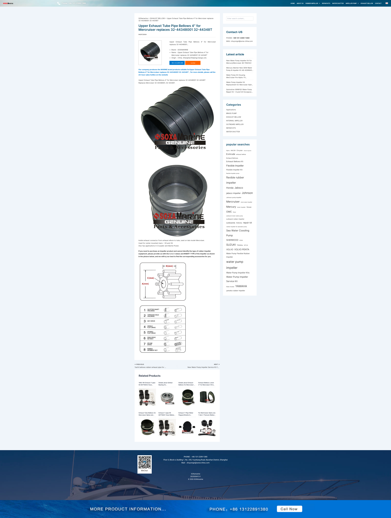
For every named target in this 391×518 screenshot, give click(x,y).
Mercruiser (233, 201)
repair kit (247, 222)
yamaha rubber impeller (235, 291)
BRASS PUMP (231, 113)
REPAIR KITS (326, 3)
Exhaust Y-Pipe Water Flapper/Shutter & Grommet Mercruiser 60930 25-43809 (185, 414)
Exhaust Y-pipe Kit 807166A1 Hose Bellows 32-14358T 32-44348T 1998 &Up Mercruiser (167, 414)
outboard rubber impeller (235, 219)
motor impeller (241, 207)
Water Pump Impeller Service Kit (237, 279)
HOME (293, 3)
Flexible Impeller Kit (234, 170)
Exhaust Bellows (232, 158)
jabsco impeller (233, 193)
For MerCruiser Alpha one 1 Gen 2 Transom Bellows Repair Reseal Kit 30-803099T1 (206, 414)
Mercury (231, 206)
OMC (229, 211)
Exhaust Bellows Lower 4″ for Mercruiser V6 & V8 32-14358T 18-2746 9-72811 (206, 384)
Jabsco (238, 187)
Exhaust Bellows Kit (234, 161)
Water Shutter (230, 286)
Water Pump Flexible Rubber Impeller (238, 255)
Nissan (249, 207)
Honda (229, 187)
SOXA (241, 240)
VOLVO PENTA (241, 249)
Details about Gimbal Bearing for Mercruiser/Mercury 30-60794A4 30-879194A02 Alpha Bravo (167, 384)
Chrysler (240, 150)
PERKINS (239, 223)
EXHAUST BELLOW (367, 3)
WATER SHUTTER (338, 3)
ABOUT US (300, 3)
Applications (231, 110)
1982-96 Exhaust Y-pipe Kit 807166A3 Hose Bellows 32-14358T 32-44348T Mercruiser (147, 384)
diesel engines (247, 150)
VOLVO (229, 249)
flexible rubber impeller (235, 180)
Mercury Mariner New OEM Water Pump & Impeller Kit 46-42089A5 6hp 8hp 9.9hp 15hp (239, 70)
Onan (234, 212)
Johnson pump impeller (233, 197)
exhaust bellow (241, 154)
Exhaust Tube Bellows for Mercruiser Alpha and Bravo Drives (147, 414)
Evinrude (230, 154)
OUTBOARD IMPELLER (234, 124)
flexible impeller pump (232, 173)
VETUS (246, 245)
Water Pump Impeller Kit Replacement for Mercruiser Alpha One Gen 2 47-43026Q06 (239, 84)
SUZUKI (231, 244)
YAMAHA (241, 286)
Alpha (228, 150)
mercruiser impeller (246, 202)
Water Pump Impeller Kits (237, 272)
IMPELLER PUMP (351, 3)
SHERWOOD (232, 240)
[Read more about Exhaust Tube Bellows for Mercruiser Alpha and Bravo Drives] (147, 427)
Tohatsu (240, 245)
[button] (313, 3)
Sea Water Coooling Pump (237, 233)
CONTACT (378, 3)
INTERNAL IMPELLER (234, 121)
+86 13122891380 (177, 63)
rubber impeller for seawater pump (236, 226)
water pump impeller (234, 264)
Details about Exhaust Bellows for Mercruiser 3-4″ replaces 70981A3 (187, 384)
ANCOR (233, 150)
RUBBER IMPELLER (312, 3)
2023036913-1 (195, 476)
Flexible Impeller (235, 165)
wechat (193, 63)
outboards (230, 223)
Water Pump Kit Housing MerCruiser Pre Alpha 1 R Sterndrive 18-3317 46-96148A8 (238, 77)
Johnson (247, 193)
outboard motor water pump (234, 216)
